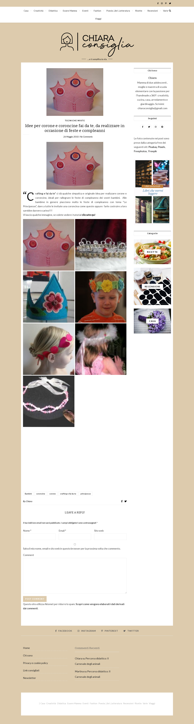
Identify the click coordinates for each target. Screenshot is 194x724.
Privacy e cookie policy (35, 663)
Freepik (152, 151)
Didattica (53, 10)
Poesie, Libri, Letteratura (118, 10)
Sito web (99, 530)
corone (52, 493)
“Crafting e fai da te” (46, 193)
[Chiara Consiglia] (97, 42)
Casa (26, 10)
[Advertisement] (75, 459)
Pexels (161, 146)
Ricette (138, 10)
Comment (28, 554)
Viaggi (98, 18)
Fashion (97, 10)
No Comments (86, 136)
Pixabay (152, 146)
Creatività (38, 10)
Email (62, 530)
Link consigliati (31, 670)
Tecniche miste (75, 120)
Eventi (85, 10)
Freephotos (140, 151)
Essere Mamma (70, 10)
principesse (86, 493)
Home (26, 647)
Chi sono (28, 655)
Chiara (29, 501)
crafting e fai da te (68, 493)
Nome (27, 530)
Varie (165, 10)
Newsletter (29, 677)
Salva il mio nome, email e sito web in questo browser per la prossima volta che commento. (72, 548)
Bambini (28, 493)
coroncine (40, 493)
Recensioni (152, 10)
